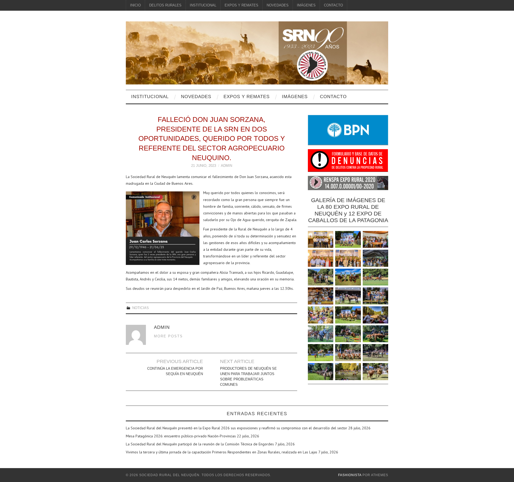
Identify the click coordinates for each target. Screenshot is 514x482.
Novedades (278, 5)
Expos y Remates (241, 5)
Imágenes (306, 5)
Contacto (333, 5)
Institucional (203, 5)
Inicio (135, 5)
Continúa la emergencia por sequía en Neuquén (175, 371)
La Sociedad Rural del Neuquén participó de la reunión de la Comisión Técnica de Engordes (200, 444)
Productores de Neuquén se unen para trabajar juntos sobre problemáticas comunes (248, 377)
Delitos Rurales (165, 5)
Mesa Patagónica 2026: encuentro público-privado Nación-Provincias (181, 436)
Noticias (140, 308)
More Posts (168, 336)
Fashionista (349, 475)
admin (226, 166)
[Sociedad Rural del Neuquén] (257, 52)
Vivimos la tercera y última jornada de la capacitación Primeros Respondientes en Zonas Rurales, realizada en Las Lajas (221, 452)
